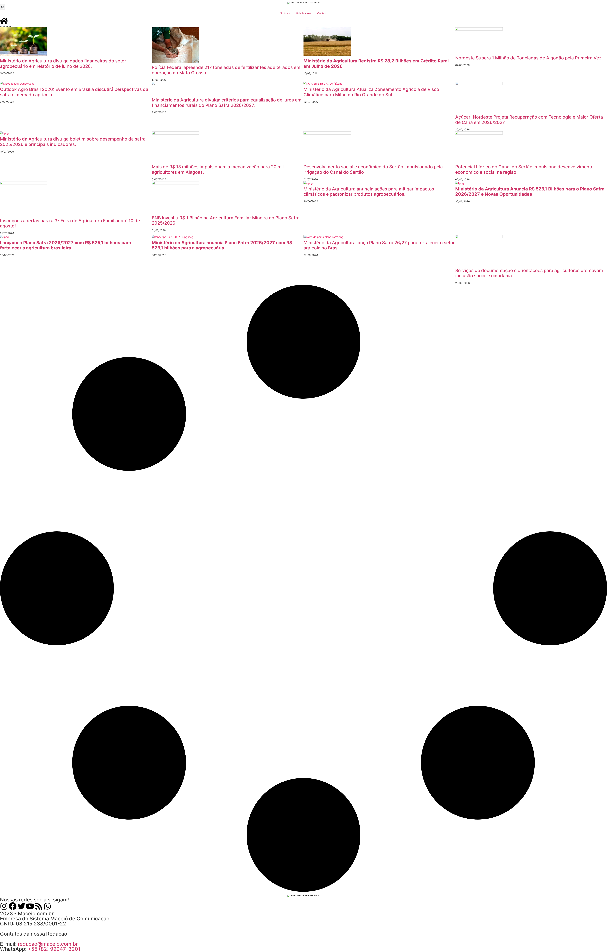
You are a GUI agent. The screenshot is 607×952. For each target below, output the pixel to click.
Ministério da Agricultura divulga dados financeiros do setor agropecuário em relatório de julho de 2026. (63, 63)
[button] (2, 7)
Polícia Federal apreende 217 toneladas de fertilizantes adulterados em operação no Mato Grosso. (226, 70)
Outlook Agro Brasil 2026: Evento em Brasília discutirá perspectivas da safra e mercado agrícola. (74, 92)
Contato (322, 13)
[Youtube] (30, 906)
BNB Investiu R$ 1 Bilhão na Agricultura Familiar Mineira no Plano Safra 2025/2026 (226, 220)
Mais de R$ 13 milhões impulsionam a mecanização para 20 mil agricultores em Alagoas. (218, 169)
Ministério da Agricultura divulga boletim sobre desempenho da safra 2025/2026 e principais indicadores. (73, 141)
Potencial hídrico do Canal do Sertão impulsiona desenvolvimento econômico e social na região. (524, 169)
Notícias (285, 13)
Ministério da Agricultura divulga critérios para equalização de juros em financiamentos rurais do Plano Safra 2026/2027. (226, 102)
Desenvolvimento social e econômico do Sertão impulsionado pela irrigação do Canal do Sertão (373, 169)
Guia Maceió (303, 13)
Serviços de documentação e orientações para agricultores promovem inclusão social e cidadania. (529, 273)
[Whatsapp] (47, 906)
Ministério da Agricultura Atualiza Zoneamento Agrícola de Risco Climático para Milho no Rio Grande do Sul (371, 92)
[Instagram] (4, 906)
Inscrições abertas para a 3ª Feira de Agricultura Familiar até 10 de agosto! (70, 223)
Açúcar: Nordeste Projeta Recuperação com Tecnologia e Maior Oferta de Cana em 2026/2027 (529, 119)
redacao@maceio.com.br (48, 944)
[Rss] (39, 906)
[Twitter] (21, 906)
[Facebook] (13, 906)
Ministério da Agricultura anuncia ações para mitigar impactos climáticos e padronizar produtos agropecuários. (369, 191)
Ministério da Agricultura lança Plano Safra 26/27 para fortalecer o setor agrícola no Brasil (379, 245)
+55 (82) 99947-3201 (54, 949)
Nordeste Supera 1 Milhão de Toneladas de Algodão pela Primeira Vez (528, 58)
